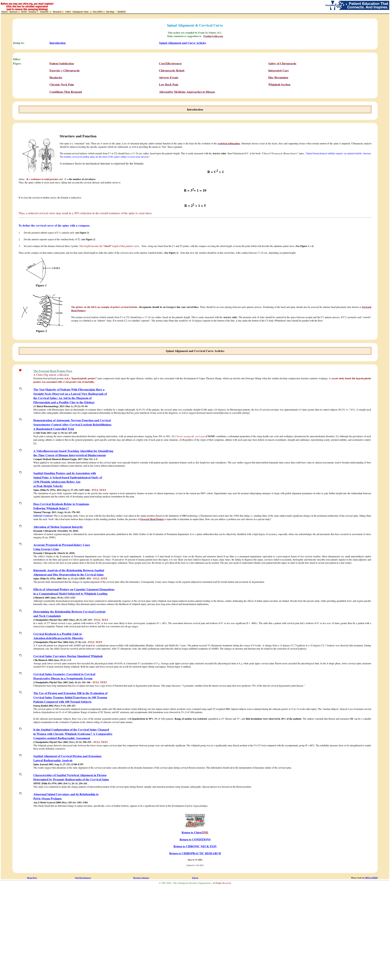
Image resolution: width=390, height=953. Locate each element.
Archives (32, 12)
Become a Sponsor (141, 877)
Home (4, 12)
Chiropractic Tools (80, 12)
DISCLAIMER (371, 877)
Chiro (44, 12)
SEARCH (121, 12)
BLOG (24, 12)
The (98, 12)
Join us (195, 877)
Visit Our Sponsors (83, 877)
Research (57, 12)
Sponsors (13, 12)
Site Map (110, 12)
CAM (67, 12)
